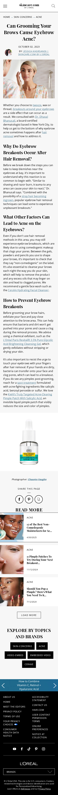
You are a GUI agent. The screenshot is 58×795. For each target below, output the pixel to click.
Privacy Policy (12, 711)
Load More (29, 615)
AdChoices (25, 788)
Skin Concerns (23, 16)
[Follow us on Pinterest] (36, 749)
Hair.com (38, 709)
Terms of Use (11, 716)
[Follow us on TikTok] (29, 749)
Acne (39, 16)
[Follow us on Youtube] (14, 749)
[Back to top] (50, 787)
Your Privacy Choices (11, 723)
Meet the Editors (14, 706)
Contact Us (39, 705)
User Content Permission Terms (41, 718)
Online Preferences (40, 727)
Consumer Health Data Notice (11, 732)
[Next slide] (55, 685)
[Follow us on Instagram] (43, 749)
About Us (9, 696)
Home (6, 16)
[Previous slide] (3, 685)
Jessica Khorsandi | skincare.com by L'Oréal (34, 53)
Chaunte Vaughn (37, 479)
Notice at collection (39, 736)
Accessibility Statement (40, 698)
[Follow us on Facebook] (21, 749)
